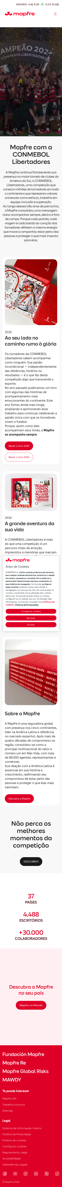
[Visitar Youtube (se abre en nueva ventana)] (15, 1174)
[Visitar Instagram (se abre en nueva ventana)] (25, 1174)
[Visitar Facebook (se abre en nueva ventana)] (4, 1174)
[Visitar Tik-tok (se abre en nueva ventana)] (57, 1174)
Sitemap (7, 1110)
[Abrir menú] (55, 14)
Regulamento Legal (14, 1152)
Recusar (31, 618)
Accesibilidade (11, 1158)
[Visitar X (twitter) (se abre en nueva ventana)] (46, 1174)
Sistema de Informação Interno (22, 1128)
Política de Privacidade (16, 1134)
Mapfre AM (9, 1098)
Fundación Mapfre (23, 1054)
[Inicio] (6, 14)
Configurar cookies (31, 611)
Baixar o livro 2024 (19, 457)
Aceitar (31, 624)
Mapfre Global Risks (25, 1071)
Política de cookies (14, 1140)
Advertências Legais (15, 1164)
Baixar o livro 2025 (19, 445)
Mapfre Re (14, 1063)
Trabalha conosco (13, 1104)
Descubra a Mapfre (19, 798)
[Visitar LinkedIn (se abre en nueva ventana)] (36, 1174)
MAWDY (11, 1080)
